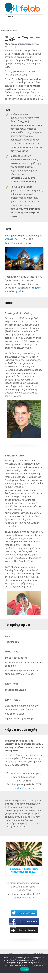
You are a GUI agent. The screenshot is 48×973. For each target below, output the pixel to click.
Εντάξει (25, 969)
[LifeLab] (24, 8)
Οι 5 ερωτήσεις (23, 954)
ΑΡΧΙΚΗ (10, 954)
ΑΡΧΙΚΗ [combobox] (10, 17)
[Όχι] (45, 963)
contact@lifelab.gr (24, 788)
